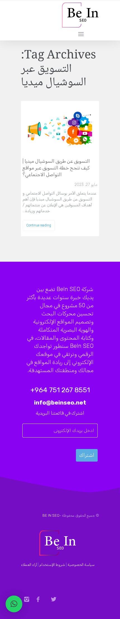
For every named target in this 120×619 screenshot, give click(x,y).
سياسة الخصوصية (81, 565)
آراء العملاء (29, 565)
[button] (14, 604)
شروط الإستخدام (52, 565)
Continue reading (38, 225)
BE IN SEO (50, 515)
